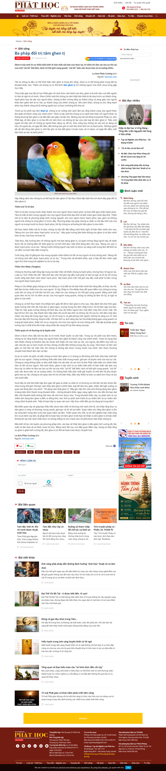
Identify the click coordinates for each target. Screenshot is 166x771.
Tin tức (129, 323)
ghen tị (38, 452)
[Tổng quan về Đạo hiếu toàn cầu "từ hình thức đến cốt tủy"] (27, 675)
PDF (20, 446)
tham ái (58, 452)
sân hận (68, 452)
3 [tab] (138, 369)
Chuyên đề (90, 16)
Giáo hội (101, 16)
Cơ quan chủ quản (142, 2)
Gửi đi (20, 491)
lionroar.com (111, 76)
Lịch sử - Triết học (30, 16)
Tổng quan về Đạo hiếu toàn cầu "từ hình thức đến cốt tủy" (72, 667)
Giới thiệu (118, 2)
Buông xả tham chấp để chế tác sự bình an (79, 528)
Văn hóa (67, 16)
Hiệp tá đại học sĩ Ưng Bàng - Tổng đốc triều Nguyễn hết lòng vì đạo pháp (135, 131)
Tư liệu (131, 16)
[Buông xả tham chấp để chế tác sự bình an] (79, 515)
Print (32, 446)
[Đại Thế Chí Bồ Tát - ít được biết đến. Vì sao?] (27, 601)
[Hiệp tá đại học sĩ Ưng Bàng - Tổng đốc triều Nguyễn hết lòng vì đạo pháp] (135, 115)
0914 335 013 (110, 740)
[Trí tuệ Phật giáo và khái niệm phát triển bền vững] (27, 699)
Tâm (76, 452)
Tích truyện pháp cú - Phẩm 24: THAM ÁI (105, 528)
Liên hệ (128, 2)
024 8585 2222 (98, 740)
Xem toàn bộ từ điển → (128, 58)
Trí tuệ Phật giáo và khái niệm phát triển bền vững (67, 692)
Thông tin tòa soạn (91, 754)
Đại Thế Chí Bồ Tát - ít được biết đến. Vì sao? (64, 593)
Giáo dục (121, 16)
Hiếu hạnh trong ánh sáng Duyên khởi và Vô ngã (66, 641)
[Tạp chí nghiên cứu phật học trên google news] (101, 59)
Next (148, 368)
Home (19, 41)
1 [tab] (131, 369)
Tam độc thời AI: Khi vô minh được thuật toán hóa (27, 529)
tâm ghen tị (20, 452)
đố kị (30, 452)
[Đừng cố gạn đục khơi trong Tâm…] (27, 625)
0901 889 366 (132, 740)
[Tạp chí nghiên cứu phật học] (37, 6)
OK (128, 768)
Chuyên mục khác (145, 16)
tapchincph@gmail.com (98, 743)
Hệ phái (111, 16)
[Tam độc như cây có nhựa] (54, 515)
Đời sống (78, 16)
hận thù (48, 452)
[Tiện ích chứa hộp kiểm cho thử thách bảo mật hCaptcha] (35, 483)
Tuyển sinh (132, 378)
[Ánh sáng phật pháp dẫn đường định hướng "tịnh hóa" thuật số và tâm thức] (27, 574)
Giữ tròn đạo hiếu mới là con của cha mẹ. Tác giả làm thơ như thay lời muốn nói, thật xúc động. (136, 291)
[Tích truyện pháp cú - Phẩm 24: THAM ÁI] (105, 515)
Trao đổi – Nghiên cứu (51, 16)
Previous (121, 368)
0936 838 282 (132, 751)
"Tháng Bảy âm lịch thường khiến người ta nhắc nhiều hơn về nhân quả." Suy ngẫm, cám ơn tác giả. (136, 309)
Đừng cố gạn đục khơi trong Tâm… (59, 619)
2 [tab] (135, 369)
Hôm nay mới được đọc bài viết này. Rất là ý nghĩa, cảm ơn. (136, 273)
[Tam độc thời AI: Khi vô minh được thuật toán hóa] (28, 515)
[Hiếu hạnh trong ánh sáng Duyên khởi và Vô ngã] (27, 649)
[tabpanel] (28, 530)
